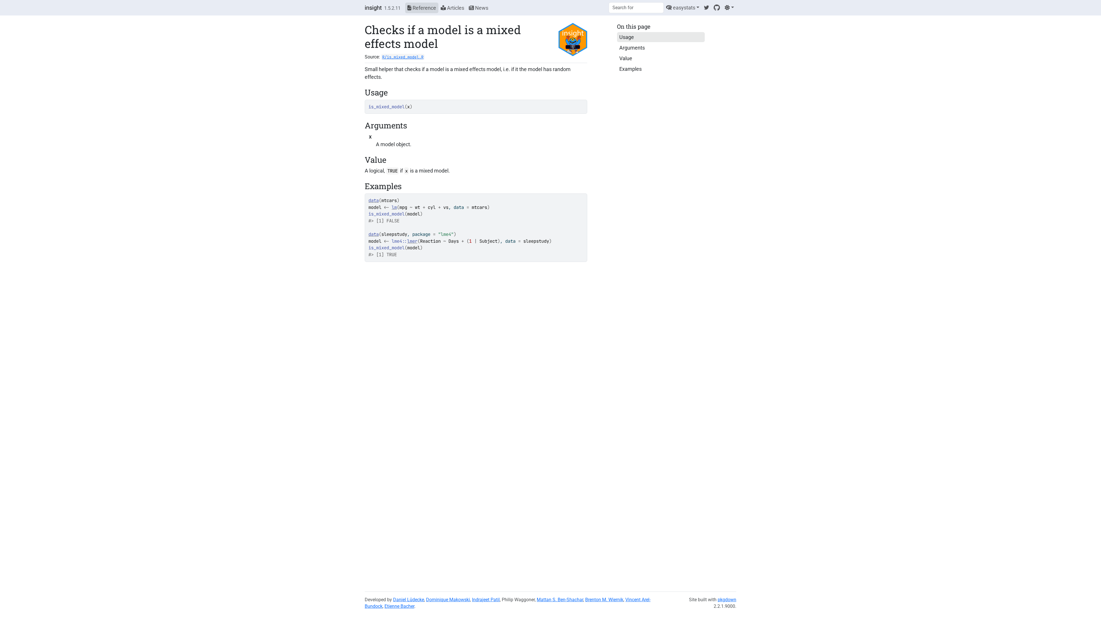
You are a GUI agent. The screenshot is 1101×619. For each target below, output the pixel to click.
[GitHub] (716, 7)
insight (373, 7)
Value (625, 58)
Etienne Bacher (399, 606)
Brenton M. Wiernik (604, 599)
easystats (683, 8)
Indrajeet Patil (486, 599)
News (481, 8)
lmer (412, 241)
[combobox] (636, 7)
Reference (423, 8)
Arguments (632, 48)
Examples (630, 69)
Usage (626, 37)
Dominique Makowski (448, 599)
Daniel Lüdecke (408, 599)
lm (394, 207)
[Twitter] (706, 7)
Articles (455, 8)
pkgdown (727, 599)
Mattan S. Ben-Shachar (560, 599)
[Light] (729, 7)
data (373, 200)
